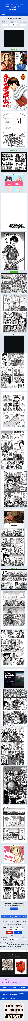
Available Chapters (12, 22)
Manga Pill (4, 994)
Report (10, 932)
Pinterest (11, 929)
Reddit (22, 927)
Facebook (12, 927)
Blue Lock (12, 998)
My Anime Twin (21, 994)
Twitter (17, 927)
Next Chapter (23, 22)
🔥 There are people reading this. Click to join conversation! (14, 987)
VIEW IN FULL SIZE (14, 49)
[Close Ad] (23, 29)
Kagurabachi (4, 998)
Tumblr (16, 929)
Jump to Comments (14, 908)
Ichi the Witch (13, 994)
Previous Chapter (4, 22)
